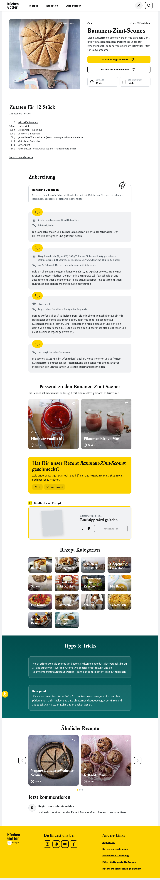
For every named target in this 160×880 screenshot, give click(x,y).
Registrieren (46, 806)
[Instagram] (47, 844)
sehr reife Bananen (28, 122)
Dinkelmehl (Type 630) (30, 129)
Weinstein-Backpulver (29, 141)
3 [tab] (82, 790)
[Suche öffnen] (149, 5)
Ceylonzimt (24, 144)
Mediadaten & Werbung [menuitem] (115, 855)
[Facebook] (73, 844)
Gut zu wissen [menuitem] (73, 5)
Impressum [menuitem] (108, 842)
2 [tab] (80, 790)
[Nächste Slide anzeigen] (137, 760)
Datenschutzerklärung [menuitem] (115, 848)
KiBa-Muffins (95, 775)
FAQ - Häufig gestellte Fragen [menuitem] (119, 862)
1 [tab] (77, 790)
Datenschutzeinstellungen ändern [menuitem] (121, 868)
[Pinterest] (56, 844)
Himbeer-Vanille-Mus (48, 438)
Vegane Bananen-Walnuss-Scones (52, 773)
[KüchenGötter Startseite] (13, 5)
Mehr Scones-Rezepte (21, 157)
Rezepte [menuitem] (33, 5)
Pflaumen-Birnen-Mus (102, 438)
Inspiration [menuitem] (52, 5)
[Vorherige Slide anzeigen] (22, 760)
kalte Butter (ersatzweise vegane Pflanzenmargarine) (47, 148)
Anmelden (67, 806)
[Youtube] (65, 844)
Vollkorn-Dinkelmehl (29, 133)
